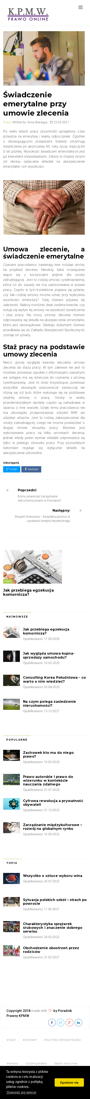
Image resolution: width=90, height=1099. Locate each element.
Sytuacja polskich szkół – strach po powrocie (55, 902)
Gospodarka (36, 1063)
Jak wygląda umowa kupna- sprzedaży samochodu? (49, 655)
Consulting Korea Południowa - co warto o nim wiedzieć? (54, 679)
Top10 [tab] (11, 863)
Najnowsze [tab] (17, 616)
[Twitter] (60, 1022)
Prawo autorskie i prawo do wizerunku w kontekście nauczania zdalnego (48, 780)
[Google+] (69, 1022)
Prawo (7, 122)
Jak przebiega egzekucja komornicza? (28, 592)
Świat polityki (65, 1063)
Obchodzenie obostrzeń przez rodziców (51, 950)
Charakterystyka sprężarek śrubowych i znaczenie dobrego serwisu (52, 927)
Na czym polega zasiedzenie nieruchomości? (49, 703)
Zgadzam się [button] (69, 1082)
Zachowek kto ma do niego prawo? (48, 754)
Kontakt (30, 1039)
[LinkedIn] (78, 1022)
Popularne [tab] (16, 739)
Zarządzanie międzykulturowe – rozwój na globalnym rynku (52, 827)
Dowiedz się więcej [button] (21, 1092)
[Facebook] (52, 1022)
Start (11, 1039)
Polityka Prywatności (62, 1039)
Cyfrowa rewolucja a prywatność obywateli (53, 803)
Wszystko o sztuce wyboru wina (52, 876)
